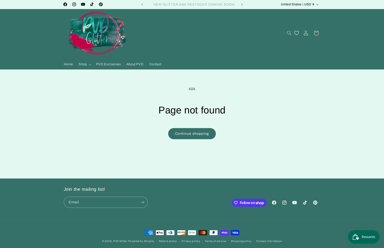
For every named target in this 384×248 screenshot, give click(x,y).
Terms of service (215, 241)
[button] (84, 64)
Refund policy (168, 241)
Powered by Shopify (141, 241)
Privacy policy (191, 241)
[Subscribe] (142, 202)
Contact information (269, 241)
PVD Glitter (120, 241)
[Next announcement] (242, 4)
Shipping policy (241, 241)
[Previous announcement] (142, 4)
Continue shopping (192, 133)
